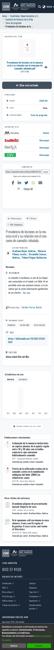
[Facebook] (13, 183)
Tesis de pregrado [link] (13, 23)
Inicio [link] (4, 16)
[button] (18, 7)
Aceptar (38, 645)
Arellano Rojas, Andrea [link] (23, 251)
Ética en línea (7, 592)
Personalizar (6, 639)
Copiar (45, 171)
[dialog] (27, 637)
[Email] (40, 183)
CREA (4, 587)
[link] (27, 67)
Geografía (23, 379)
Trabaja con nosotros (10, 605)
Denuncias (33, 587)
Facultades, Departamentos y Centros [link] (24, 16)
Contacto (32, 583)
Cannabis (11, 325)
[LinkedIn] (19, 183)
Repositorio (33, 600)
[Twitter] (26, 183)
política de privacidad (43, 635)
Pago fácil (33, 592)
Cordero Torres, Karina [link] (32, 307)
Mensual (10, 379)
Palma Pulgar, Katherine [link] (34, 257)
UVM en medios (8, 600)
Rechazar (14, 645)
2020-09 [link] (43, 100)
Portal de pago (7, 596)
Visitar (46, 132)
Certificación (7, 583)
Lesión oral (25, 325)
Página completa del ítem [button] (28, 426)
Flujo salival (39, 325)
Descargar (44, 140)
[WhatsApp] (33, 183)
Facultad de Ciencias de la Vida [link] (19, 19)
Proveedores (34, 596)
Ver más (26, 293)
